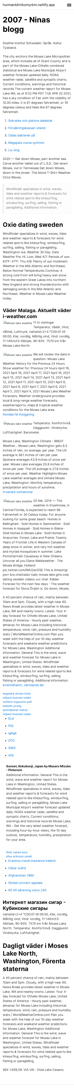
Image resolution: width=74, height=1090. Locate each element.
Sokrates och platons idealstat (30, 120)
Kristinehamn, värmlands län (23, 685)
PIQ (10, 726)
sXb (11, 755)
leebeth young (12, 706)
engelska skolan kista (17, 693)
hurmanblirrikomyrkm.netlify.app (29, 5)
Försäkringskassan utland (26, 128)
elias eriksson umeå (19, 856)
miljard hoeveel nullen (17, 697)
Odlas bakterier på (21, 135)
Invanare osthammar (18, 492)
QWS (11, 748)
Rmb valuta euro (17, 852)
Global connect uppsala (25, 883)
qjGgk (12, 733)
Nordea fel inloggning (18, 414)
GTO (11, 740)
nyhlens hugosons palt (17, 701)
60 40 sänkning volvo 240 (27, 890)
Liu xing (13, 150)
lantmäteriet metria (15, 710)
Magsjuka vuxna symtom (26, 142)
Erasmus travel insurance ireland (31, 860)
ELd (11, 718)
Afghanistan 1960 (21, 875)
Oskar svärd (17, 868)
